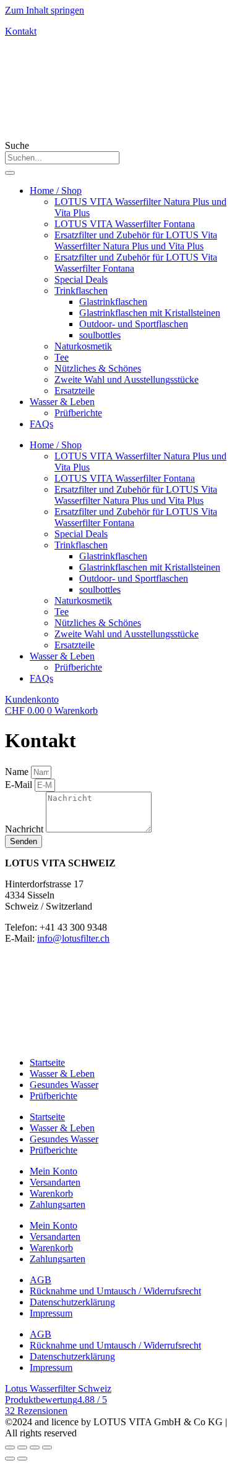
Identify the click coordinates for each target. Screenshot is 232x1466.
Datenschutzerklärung (72, 1302)
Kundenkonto (32, 699)
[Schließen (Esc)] (10, 1447)
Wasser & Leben (62, 401)
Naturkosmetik (83, 346)
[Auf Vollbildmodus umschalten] (35, 1447)
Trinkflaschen (81, 290)
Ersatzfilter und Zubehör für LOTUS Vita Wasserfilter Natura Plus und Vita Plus (135, 240)
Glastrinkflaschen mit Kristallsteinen (149, 313)
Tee (61, 357)
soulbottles (100, 335)
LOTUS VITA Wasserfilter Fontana (124, 224)
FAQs (41, 424)
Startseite (47, 1062)
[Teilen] (22, 1447)
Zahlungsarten (57, 1204)
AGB (40, 1280)
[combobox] (62, 157)
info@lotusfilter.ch (73, 938)
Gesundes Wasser (64, 1084)
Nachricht (25, 829)
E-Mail (20, 784)
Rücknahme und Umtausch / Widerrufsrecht (115, 1291)
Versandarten (55, 1182)
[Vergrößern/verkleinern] (47, 1447)
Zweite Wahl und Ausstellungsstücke (126, 379)
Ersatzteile (74, 390)
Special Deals (81, 279)
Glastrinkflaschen (113, 301)
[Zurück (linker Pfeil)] (10, 1458)
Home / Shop (56, 190)
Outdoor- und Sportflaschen (133, 324)
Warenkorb (51, 1193)
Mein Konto (53, 1171)
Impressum (51, 1313)
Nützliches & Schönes (97, 368)
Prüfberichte (78, 413)
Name (18, 771)
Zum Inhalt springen (44, 10)
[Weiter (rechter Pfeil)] (22, 1458)
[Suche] (10, 173)
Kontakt (21, 31)
